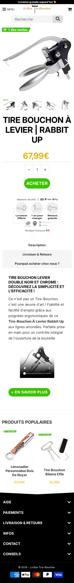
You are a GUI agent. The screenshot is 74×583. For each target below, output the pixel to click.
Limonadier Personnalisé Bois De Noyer (20, 471)
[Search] (58, 19)
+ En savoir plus (29, 392)
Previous (7, 62)
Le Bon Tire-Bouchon (42, 567)
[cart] (70, 9)
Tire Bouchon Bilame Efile (54, 472)
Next (67, 62)
